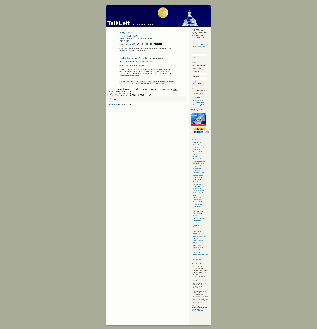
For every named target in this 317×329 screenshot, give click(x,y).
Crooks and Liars (132, 58)
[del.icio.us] (139, 44)
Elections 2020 (197, 202)
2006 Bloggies (127, 50)
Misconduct (196, 233)
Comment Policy (202, 46)
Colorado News (197, 142)
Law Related (197, 220)
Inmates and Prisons (199, 209)
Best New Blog (145, 71)
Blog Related (137, 36)
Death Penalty (197, 182)
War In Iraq (196, 257)
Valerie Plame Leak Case (200, 254)
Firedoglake (143, 58)
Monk (196, 274)
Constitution (196, 170)
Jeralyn (124, 36)
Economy (196, 156)
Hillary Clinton (197, 206)
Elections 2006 (197, 197)
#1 (131, 93)
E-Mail (194, 46)
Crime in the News (198, 177)
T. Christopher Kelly (199, 102)
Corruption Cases (198, 172)
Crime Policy (197, 179)
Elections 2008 (197, 199)
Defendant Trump (198, 147)
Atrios (136, 62)
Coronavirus (197, 145)
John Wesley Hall (198, 105)
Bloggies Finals (112, 91)
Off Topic (196, 238)
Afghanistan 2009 (198, 163)
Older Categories (198, 240)
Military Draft (197, 231)
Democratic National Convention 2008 (199, 187)
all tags (126, 41)
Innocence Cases (198, 211)
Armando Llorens (198, 100)
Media (195, 229)
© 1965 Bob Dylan (197, 310)
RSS (202, 45)
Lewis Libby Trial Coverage (198, 226)
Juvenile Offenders (199, 218)
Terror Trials (197, 252)
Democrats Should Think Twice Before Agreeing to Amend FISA (152, 82)
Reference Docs (198, 159)
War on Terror (197, 259)
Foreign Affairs (197, 204)
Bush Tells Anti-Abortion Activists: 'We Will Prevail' (141, 81)
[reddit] (143, 44)
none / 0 (126, 93)
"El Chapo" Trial (198, 193)
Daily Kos (122, 58)
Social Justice (197, 250)
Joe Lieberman (197, 213)
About (198, 45)
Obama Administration (199, 236)
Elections (196, 195)
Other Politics (197, 245)
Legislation (196, 223)
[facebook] (148, 44)
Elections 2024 (197, 154)
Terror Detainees (198, 184)
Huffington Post (147, 62)
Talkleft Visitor (115, 95)
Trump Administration (199, 161)
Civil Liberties (197, 168)
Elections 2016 (197, 149)
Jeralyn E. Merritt (198, 93)
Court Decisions (198, 175)
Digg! (131, 44)
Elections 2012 (197, 152)
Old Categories (197, 243)
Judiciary (196, 216)
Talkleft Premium (198, 247)
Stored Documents (198, 190)
